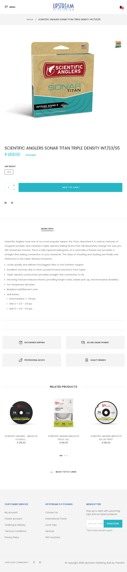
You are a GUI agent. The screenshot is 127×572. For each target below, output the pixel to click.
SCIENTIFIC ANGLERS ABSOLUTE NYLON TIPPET (106, 438)
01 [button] (61, 455)
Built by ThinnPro (116, 562)
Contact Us (51, 512)
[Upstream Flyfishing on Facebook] (34, 562)
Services (49, 531)
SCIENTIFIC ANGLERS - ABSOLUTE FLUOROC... (21, 438)
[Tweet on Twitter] (12, 203)
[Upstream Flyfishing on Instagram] (40, 562)
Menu (12, 7)
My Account (11, 512)
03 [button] (67, 455)
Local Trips (51, 524)
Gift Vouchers (52, 537)
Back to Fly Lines (65, 472)
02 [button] (64, 455)
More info (47, 228)
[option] (56, 88)
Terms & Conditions (15, 531)
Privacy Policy (12, 537)
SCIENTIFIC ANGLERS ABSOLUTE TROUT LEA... (63, 438)
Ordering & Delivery (15, 524)
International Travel (55, 518)
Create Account (13, 518)
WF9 (9, 172)
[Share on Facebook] (6, 203)
